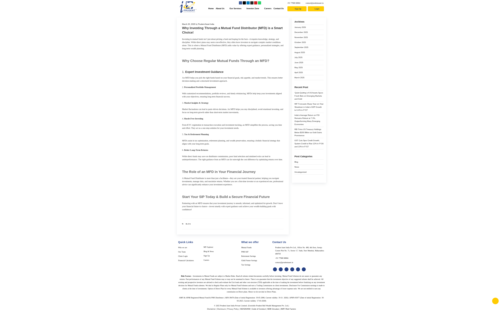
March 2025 (299, 78)
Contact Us (279, 8)
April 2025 (298, 72)
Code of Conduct (259, 309)
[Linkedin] (248, 2)
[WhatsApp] (304, 269)
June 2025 (298, 62)
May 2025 (298, 67)
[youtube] (298, 269)
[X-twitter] (244, 2)
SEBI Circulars (273, 309)
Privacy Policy (233, 309)
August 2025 (299, 52)
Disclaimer (211, 309)
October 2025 (300, 42)
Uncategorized (300, 172)
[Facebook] (240, 2)
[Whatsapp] (259, 2)
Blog (188, 224)
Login (317, 9)
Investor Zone (253, 8)
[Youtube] (255, 2)
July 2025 (298, 57)
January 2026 (300, 27)
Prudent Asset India (206, 24)
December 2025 (301, 32)
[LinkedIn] (286, 269)
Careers (267, 8)
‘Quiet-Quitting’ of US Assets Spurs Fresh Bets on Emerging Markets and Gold (308, 96)
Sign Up (298, 9)
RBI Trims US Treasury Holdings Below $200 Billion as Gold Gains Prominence (308, 132)
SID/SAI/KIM (245, 309)
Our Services (235, 8)
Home (211, 8)
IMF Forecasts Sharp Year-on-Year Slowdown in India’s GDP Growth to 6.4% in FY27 (309, 107)
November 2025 (301, 37)
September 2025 (301, 47)
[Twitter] (281, 269)
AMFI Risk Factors (288, 309)
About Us (220, 8)
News (296, 167)
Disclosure (221, 309)
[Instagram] (251, 2)
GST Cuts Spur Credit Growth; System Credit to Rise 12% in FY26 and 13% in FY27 (309, 143)
